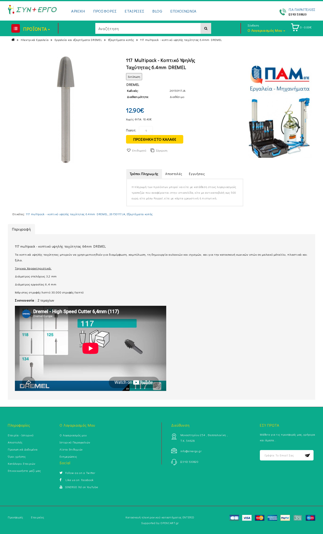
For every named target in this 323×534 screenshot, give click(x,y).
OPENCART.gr (169, 523)
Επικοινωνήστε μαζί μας (24, 471)
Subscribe (307, 455)
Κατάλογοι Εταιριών (21, 463)
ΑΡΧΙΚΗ (78, 11)
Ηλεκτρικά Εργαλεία (35, 40)
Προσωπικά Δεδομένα (23, 449)
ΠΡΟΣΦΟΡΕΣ (105, 11)
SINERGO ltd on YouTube (81, 487)
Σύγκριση (161, 150)
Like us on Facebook (79, 480)
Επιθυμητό (139, 150)
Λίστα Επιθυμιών (71, 449)
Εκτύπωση (134, 77)
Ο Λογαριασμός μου (73, 435)
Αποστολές (173, 173)
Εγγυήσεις (197, 173)
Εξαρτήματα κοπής (121, 40)
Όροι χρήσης (17, 456)
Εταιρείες (37, 517)
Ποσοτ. (131, 130)
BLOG (157, 11)
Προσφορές (15, 517)
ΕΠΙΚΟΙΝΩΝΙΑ (183, 11)
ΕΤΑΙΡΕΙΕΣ (134, 11)
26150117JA (117, 214)
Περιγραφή (21, 229)
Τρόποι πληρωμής (144, 173)
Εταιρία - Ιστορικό (21, 435)
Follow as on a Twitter (80, 473)
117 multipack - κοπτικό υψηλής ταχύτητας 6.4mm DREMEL (181, 40)
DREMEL (133, 84)
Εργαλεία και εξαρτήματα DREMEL (78, 40)
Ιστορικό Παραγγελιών (75, 442)
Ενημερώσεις (68, 456)
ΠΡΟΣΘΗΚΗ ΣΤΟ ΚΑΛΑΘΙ (154, 139)
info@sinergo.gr (191, 451)
